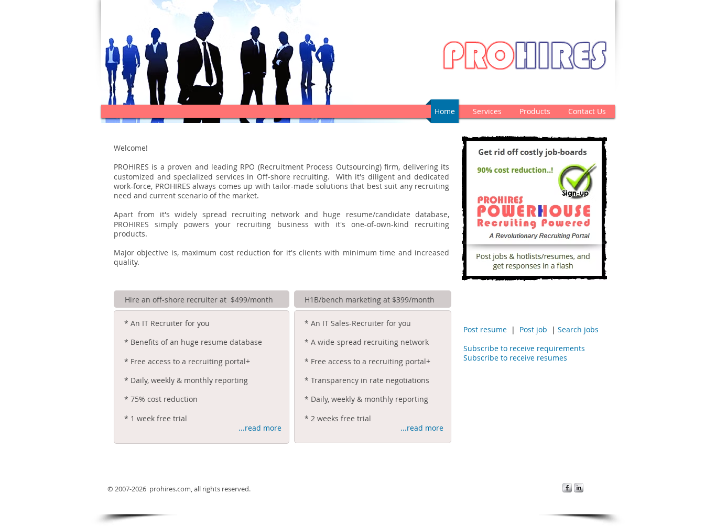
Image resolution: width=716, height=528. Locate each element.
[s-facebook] (567, 487)
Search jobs (578, 329)
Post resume (485, 329)
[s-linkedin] (578, 487)
